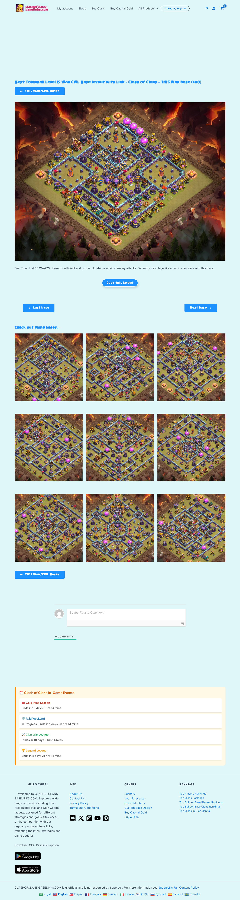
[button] (156, 8)
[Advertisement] (120, 53)
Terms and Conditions (84, 807)
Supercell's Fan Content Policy (178, 887)
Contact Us (77, 798)
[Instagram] (89, 818)
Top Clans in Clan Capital (194, 811)
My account (65, 8)
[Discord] (73, 818)
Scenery (129, 794)
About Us (76, 794)
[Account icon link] (213, 8)
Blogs (82, 8)
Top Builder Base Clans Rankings (199, 806)
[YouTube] (97, 818)
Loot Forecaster (134, 798)
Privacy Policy (79, 803)
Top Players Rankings (192, 793)
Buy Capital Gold (121, 8)
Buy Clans (98, 8)
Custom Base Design (138, 807)
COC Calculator (134, 803)
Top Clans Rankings (191, 798)
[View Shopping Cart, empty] (222, 8)
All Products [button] (146, 8)
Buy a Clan (131, 817)
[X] (81, 818)
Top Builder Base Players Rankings (201, 802)
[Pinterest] (106, 818)
